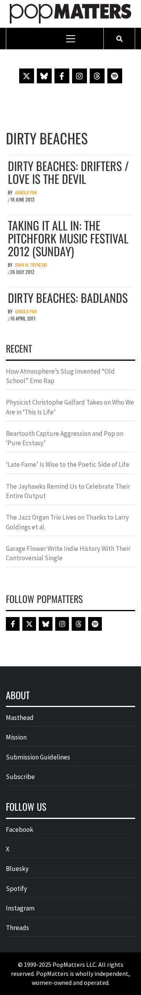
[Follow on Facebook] (61, 75)
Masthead (20, 717)
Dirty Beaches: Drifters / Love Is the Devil (68, 172)
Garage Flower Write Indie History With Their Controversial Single (68, 553)
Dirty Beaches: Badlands (68, 297)
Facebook (19, 829)
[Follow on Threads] (97, 75)
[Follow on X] (26, 75)
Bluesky (17, 868)
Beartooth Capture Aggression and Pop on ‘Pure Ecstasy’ (64, 438)
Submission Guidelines (38, 757)
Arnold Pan (25, 192)
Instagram (20, 908)
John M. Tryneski (31, 264)
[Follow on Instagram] (79, 75)
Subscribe (20, 776)
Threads (17, 927)
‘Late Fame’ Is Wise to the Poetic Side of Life (67, 464)
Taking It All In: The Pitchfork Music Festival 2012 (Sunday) (68, 238)
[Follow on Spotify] (114, 75)
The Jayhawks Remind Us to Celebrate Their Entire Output (68, 491)
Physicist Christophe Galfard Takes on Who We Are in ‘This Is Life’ (70, 407)
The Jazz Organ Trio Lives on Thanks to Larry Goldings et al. (67, 522)
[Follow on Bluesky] (44, 75)
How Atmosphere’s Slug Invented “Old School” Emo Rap (60, 376)
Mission (16, 737)
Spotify (16, 888)
